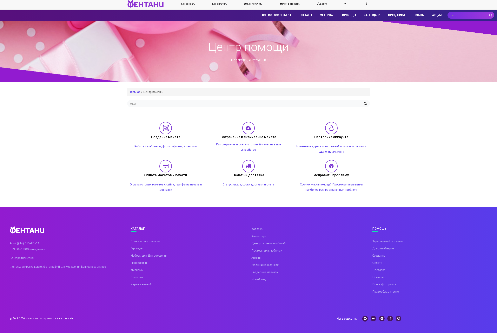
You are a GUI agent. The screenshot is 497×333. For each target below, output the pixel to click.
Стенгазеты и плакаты (145, 241)
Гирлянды (348, 15)
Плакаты (305, 15)
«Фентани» (31, 318)
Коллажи (257, 229)
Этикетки (137, 277)
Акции (437, 15)
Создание (378, 255)
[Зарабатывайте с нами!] (368, 4)
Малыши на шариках (265, 265)
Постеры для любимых (266, 250)
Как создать (188, 3)
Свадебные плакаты (264, 272)
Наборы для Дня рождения (149, 255)
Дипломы (137, 270)
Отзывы (418, 15)
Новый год (258, 279)
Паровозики (139, 263)
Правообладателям (385, 291)
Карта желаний (141, 284)
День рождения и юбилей (268, 243)
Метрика (326, 15)
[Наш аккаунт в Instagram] (398, 318)
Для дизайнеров (383, 248)
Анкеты (256, 258)
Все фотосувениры (276, 15)
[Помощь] (346, 4)
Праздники (396, 15)
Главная (135, 92)
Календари (372, 15)
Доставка (378, 270)
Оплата (377, 263)
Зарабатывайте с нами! (387, 241)
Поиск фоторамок (384, 284)
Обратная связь (24, 258)
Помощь (378, 277)
